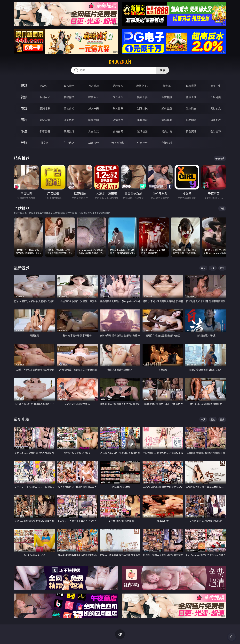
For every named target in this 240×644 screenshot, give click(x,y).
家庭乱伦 (69, 131)
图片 (24, 120)
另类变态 (215, 108)
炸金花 (167, 86)
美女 (203, 268)
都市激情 (45, 131)
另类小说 (166, 131)
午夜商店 (69, 143)
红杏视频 (142, 143)
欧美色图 (93, 120)
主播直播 (191, 97)
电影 (24, 108)
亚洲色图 (69, 120)
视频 (24, 97)
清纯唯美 (166, 120)
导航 (24, 142)
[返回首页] (232, 637)
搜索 (162, 70)
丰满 (203, 419)
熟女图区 (191, 120)
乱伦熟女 (191, 108)
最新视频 (22, 268)
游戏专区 (118, 86)
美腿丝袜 (142, 120)
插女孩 (45, 143)
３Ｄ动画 (118, 97)
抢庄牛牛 (215, 86)
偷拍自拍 (69, 108)
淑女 (212, 419)
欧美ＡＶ (93, 97)
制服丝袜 (142, 108)
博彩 (24, 86)
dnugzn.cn (120, 62)
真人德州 (69, 86)
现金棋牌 (191, 86)
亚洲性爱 (45, 108)
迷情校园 (142, 131)
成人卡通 (93, 108)
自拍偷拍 (69, 97)
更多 (222, 268)
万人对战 (93, 86)
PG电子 (44, 86)
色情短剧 (166, 143)
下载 (222, 208)
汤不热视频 (117, 143)
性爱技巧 (215, 131)
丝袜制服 (166, 97)
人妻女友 (93, 131)
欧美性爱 (118, 108)
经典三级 (166, 108)
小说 (24, 131)
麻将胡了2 (142, 86)
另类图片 (215, 120)
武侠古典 (118, 131)
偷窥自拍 (45, 120)
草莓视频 (93, 143)
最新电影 (22, 419)
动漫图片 (118, 120)
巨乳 (212, 268)
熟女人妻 (142, 97)
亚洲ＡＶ (45, 97)
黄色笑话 (191, 131)
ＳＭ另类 (215, 97)
